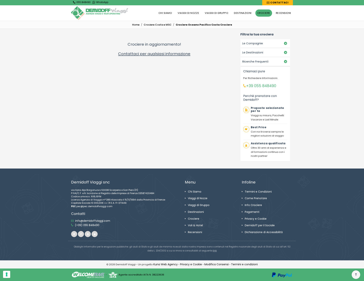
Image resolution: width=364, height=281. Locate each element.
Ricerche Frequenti (255, 61)
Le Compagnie (252, 43)
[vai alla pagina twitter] (74, 234)
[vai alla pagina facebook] (81, 234)
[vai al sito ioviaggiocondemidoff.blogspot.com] (95, 234)
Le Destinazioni (252, 52)
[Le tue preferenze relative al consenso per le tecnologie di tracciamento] (6, 274)
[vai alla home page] (99, 13)
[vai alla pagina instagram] (88, 234)
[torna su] (356, 274)
